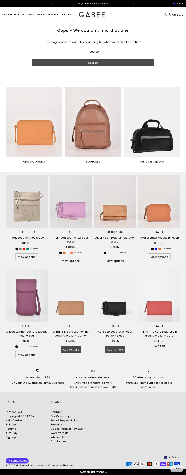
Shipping (12, 424)
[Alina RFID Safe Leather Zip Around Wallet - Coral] (159, 295)
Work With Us (59, 433)
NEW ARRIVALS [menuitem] (10, 14)
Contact (56, 412)
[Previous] (52, 3)
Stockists (57, 424)
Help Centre (14, 420)
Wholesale (58, 437)
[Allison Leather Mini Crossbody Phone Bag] (27, 295)
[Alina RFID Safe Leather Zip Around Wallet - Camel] (71, 295)
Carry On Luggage (152, 161)
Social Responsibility (64, 420)
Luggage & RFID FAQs (20, 416)
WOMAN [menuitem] (27, 14)
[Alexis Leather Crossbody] (27, 201)
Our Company (60, 416)
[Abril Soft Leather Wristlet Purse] (71, 201)
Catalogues (59, 441)
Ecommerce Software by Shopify (50, 465)
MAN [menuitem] (39, 14)
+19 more (166, 248)
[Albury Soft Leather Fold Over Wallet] (115, 201)
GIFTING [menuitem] (66, 14)
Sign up (11, 437)
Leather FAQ (14, 412)
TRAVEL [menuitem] (52, 14)
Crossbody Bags (34, 161)
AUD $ (180, 3)
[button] (93, 472)
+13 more (78, 252)
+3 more (34, 248)
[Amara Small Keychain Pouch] (159, 201)
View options (26, 257)
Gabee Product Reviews (67, 429)
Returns (11, 429)
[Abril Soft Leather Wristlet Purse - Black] (115, 295)
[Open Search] (165, 14)
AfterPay (11, 433)
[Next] (133, 3)
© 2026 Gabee (15, 465)
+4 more (34, 346)
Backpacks (93, 161)
